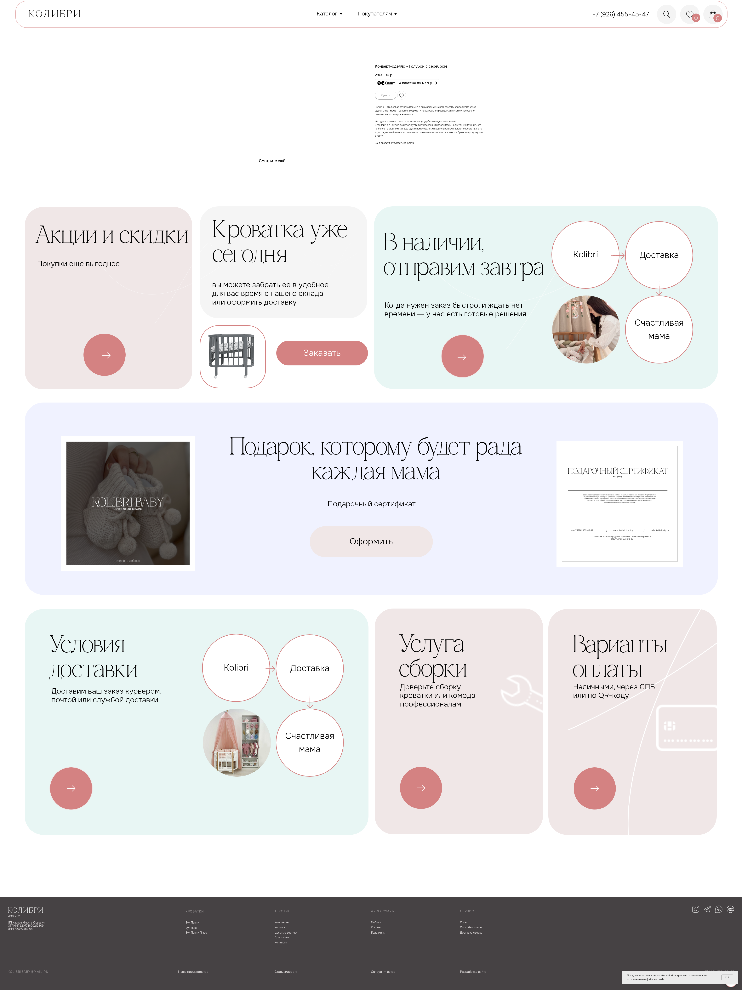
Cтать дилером (286, 972)
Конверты (281, 942)
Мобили (376, 922)
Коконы (376, 927)
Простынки (282, 937)
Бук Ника (191, 928)
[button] (407, 83)
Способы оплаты (471, 927)
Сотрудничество (383, 972)
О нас (464, 922)
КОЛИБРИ (55, 15)
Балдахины (378, 932)
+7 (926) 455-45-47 (620, 14)
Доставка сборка (471, 932)
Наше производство (193, 972)
